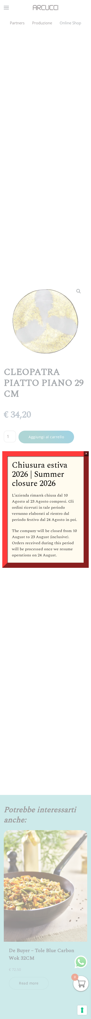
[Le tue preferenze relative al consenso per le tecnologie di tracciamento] (82, 1010)
